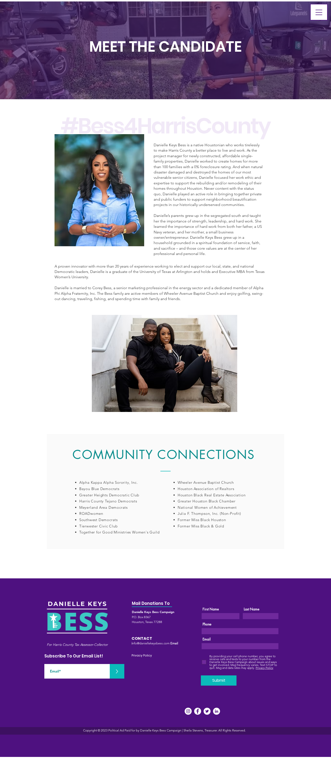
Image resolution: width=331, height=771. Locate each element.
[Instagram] (188, 711)
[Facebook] (197, 711)
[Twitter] (207, 711)
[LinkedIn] (216, 711)
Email (207, 639)
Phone (207, 624)
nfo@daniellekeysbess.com (151, 643)
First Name (211, 609)
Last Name (251, 609)
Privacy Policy (142, 655)
